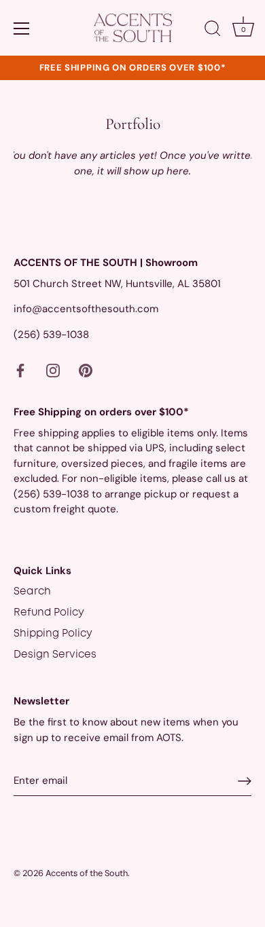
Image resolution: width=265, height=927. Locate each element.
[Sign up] (244, 781)
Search (32, 592)
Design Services (55, 655)
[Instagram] (53, 370)
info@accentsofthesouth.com (86, 309)
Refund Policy (49, 613)
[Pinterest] (85, 370)
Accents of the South (87, 873)
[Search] (213, 30)
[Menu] (22, 28)
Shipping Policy (53, 634)
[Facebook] (20, 370)
